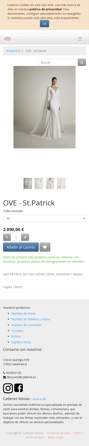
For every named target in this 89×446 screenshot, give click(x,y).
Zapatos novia (21, 342)
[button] (9, 107)
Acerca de (39, 399)
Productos (13, 51)
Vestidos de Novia (23, 313)
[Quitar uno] (7, 237)
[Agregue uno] (25, 237)
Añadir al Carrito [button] (21, 247)
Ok (44, 24)
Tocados (17, 331)
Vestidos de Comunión (26, 325)
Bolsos (16, 336)
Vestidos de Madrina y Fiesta (30, 319)
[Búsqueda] (82, 62)
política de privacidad (45, 9)
